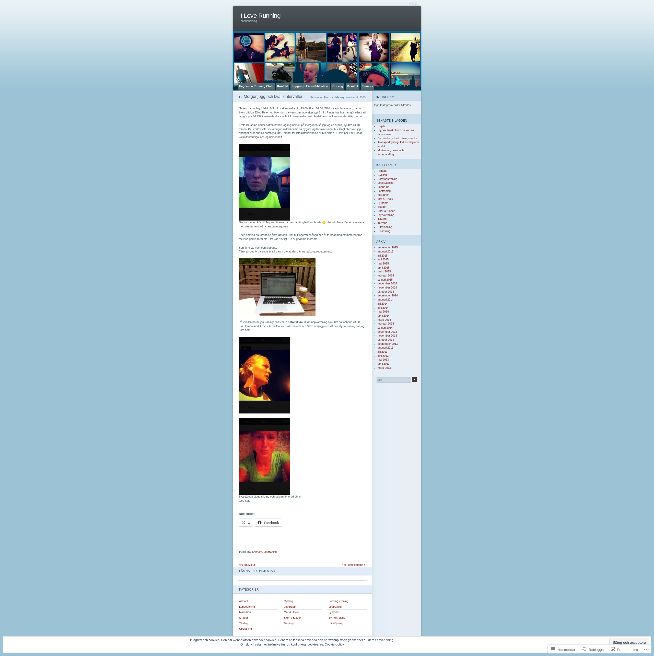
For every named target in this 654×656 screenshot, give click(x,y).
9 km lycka (248, 564)
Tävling (243, 623)
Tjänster (367, 86)
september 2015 (388, 247)
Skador (243, 617)
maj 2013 (383, 359)
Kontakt (282, 86)
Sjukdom (334, 612)
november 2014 (387, 287)
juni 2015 (383, 259)
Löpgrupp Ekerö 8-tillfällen (310, 86)
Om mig (337, 86)
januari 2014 (385, 327)
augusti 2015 (385, 251)
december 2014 (387, 283)
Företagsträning (338, 601)
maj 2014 (383, 311)
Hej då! (382, 126)
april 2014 (384, 315)
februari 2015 (386, 275)
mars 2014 (384, 319)
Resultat (352, 86)
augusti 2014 (385, 299)
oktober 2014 (386, 291)
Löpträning (270, 551)
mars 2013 (384, 367)
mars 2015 (384, 271)
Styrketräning (337, 617)
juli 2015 (383, 255)
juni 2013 (383, 355)
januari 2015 (385, 279)
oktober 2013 (386, 339)
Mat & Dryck (291, 612)
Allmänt (257, 551)
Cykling (288, 601)
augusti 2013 (385, 347)
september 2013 (388, 343)
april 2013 (384, 363)
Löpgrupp (290, 606)
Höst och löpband (352, 564)
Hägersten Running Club (256, 86)
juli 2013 (383, 351)
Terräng (289, 623)
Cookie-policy (334, 644)
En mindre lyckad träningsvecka (397, 138)
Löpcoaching (247, 606)
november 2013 (387, 335)
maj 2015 (383, 263)
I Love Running (261, 15)
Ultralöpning (336, 623)
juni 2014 (383, 307)
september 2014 (388, 295)
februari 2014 (386, 323)
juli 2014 (383, 303)
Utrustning (245, 628)
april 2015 (384, 267)
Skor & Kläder (292, 617)
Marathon (245, 612)
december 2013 (387, 331)
